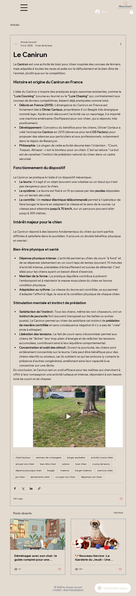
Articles (14, 24)
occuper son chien (65, 476)
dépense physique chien (28, 470)
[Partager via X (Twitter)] (23, 488)
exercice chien (105, 470)
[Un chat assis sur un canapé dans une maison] (37, 534)
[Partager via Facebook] (14, 488)
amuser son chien (24, 463)
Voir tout (118, 512)
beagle (51, 470)
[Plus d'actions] (121, 44)
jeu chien (20, 476)
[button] (131, 11)
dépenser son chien (91, 476)
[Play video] (68, 416)
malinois (64, 470)
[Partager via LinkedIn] (31, 488)
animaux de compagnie (48, 457)
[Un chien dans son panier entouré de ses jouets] (98, 534)
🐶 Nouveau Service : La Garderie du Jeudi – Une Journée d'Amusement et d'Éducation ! (93, 557)
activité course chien (102, 457)
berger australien (76, 457)
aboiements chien (40, 476)
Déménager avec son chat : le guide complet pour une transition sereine (35, 557)
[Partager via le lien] (39, 488)
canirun (66, 463)
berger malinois (83, 470)
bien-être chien (48, 463)
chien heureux (22, 457)
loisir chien (81, 463)
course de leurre (101, 463)
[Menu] (24, 7)
